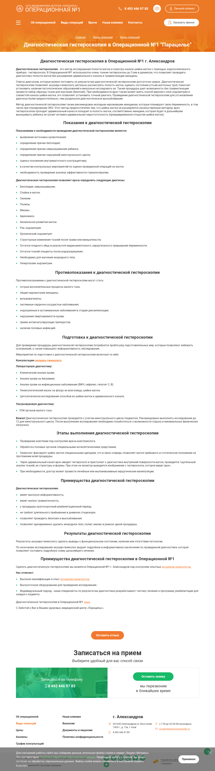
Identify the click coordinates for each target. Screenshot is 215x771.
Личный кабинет (184, 8)
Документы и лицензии (77, 730)
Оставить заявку (153, 676)
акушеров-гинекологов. (176, 566)
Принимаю (189, 759)
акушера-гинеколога (48, 360)
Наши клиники (112, 22)
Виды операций (72, 22)
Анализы (21, 737)
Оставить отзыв (107, 635)
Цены (19, 730)
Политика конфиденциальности (82, 737)
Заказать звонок (184, 22)
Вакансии (68, 723)
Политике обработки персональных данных (67, 757)
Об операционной (43, 22)
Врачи (92, 22)
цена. (87, 602)
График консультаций (30, 743)
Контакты (135, 22)
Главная (80, 37)
